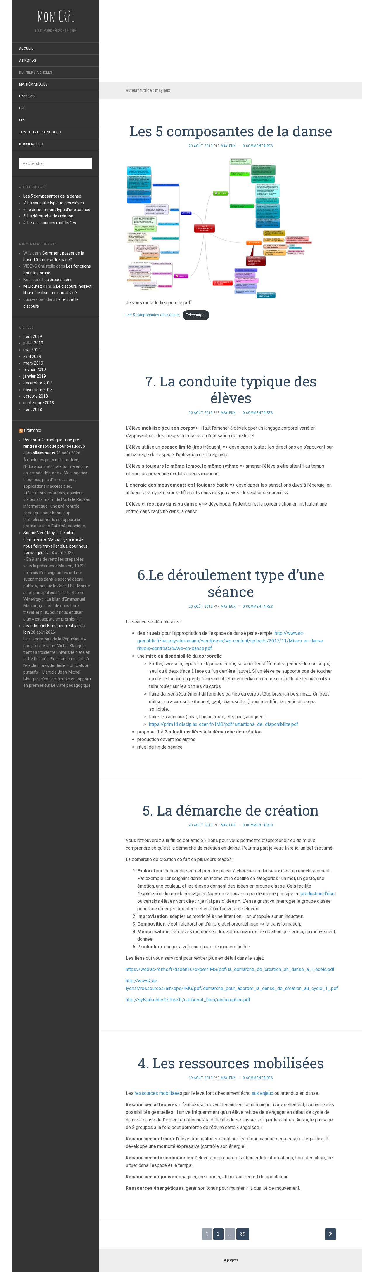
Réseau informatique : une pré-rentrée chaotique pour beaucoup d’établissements (54, 447)
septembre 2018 (38, 402)
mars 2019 (33, 363)
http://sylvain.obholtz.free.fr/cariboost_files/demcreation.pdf (188, 1000)
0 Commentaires (258, 146)
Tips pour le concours (40, 132)
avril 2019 (32, 356)
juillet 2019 (33, 343)
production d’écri (317, 893)
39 (242, 1234)
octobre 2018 (35, 396)
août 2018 (32, 409)
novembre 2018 (38, 389)
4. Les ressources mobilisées (49, 222)
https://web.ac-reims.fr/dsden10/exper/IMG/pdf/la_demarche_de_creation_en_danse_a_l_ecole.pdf (230, 969)
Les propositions (57, 279)
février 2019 (34, 369)
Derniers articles (35, 72)
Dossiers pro (31, 144)
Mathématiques (33, 84)
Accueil (26, 48)
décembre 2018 (38, 383)
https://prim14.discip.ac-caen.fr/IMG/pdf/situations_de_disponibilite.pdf (223, 724)
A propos (27, 60)
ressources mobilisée (157, 1093)
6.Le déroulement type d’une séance (56, 209)
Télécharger (196, 315)
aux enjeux (263, 1093)
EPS (22, 120)
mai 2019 (32, 349)
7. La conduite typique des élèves (53, 203)
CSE (22, 108)
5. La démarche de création (48, 216)
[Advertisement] (230, 41)
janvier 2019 (34, 376)
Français (27, 96)
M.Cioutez (32, 286)
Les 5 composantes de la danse (52, 196)
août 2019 (32, 336)
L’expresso (32, 431)
